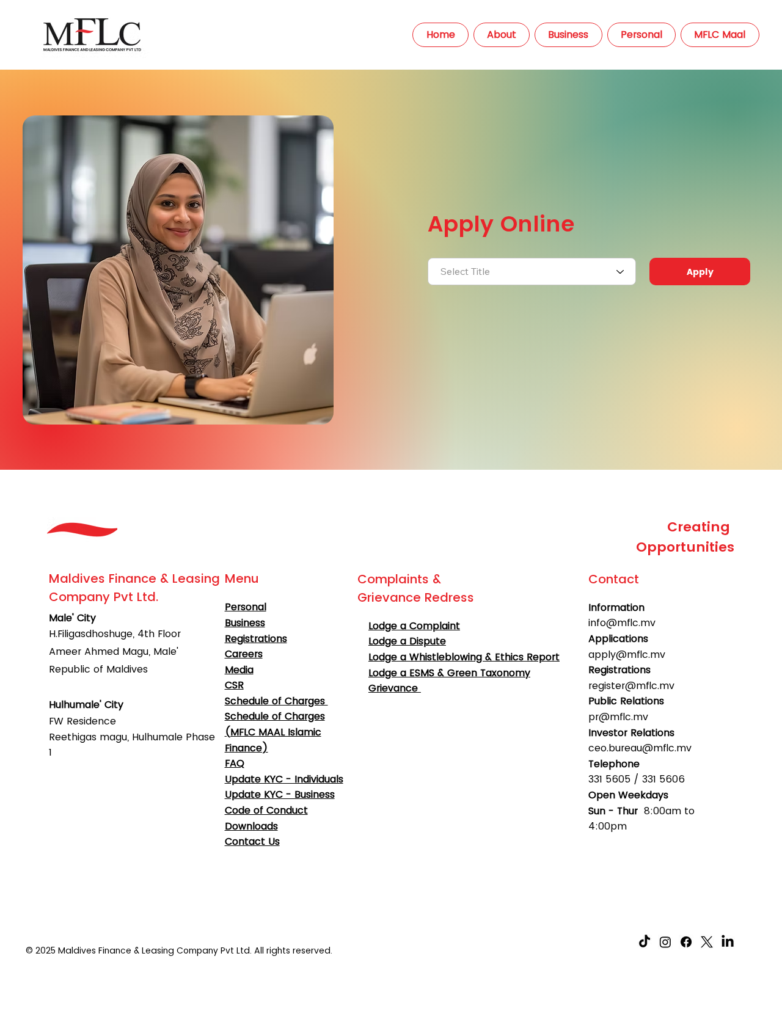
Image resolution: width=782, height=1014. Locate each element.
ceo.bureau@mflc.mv (640, 748)
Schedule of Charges (276, 701)
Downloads (251, 826)
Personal (245, 607)
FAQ (234, 763)
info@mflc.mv (622, 623)
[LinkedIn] (727, 942)
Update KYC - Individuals (284, 779)
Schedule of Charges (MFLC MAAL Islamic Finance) (275, 731)
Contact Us (252, 841)
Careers (244, 654)
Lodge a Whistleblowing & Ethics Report (464, 657)
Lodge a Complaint (414, 626)
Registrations (256, 639)
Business (245, 623)
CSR (234, 685)
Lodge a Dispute (407, 641)
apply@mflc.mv (626, 654)
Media (239, 670)
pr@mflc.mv (618, 717)
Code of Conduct (266, 810)
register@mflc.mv (631, 686)
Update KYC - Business (280, 794)
